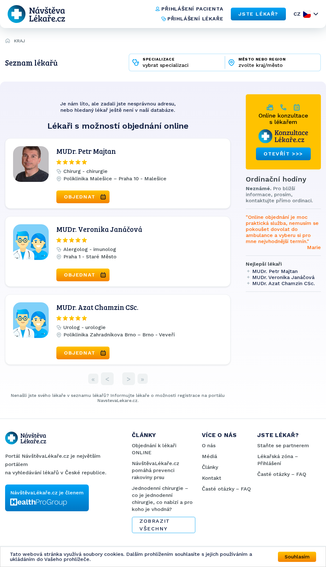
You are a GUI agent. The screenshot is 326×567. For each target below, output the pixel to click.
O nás (209, 445)
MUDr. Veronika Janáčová (99, 229)
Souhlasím (297, 557)
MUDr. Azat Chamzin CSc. (97, 307)
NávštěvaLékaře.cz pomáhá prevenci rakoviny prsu (155, 470)
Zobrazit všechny (154, 525)
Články (210, 467)
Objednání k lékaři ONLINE (154, 449)
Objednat (80, 197)
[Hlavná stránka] (7, 41)
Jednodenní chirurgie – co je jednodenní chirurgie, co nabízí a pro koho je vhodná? (162, 498)
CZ (297, 14)
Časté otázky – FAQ (226, 489)
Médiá (209, 456)
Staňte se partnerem (283, 445)
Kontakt (211, 478)
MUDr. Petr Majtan (86, 151)
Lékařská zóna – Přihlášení (277, 459)
